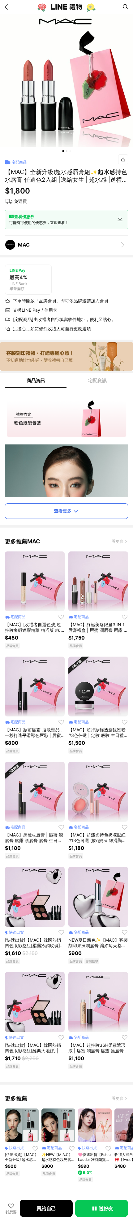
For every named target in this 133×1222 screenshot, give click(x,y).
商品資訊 (36, 380)
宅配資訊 (97, 380)
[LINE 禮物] (66, 7)
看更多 (118, 541)
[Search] (125, 7)
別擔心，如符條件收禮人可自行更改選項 (52, 328)
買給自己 (46, 1208)
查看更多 (62, 510)
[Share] (123, 159)
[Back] (7, 7)
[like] (61, 616)
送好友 (106, 1208)
